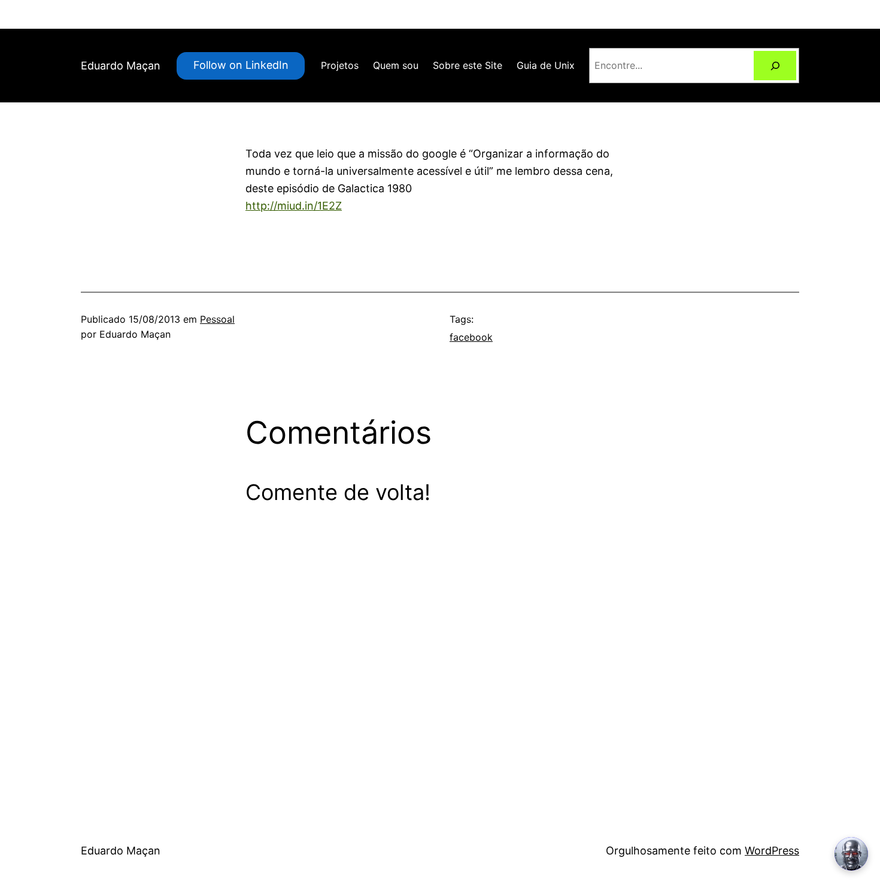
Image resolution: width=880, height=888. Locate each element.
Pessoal (217, 319)
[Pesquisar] (775, 65)
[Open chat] (851, 854)
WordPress (772, 850)
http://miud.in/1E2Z (293, 205)
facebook (471, 337)
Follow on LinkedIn (241, 65)
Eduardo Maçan (120, 65)
